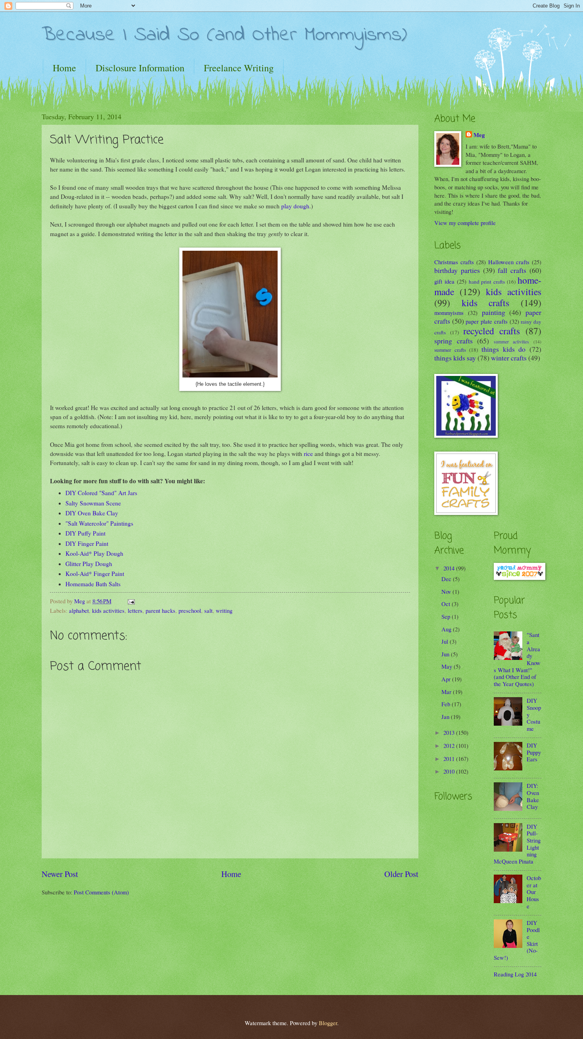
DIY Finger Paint (86, 543)
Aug (447, 629)
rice (308, 454)
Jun (446, 654)
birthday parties (457, 270)
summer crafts (450, 349)
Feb (446, 704)
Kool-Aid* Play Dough (94, 553)
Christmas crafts (454, 262)
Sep (446, 616)
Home (64, 67)
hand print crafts (487, 281)
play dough (295, 206)
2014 (449, 568)
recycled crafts (491, 330)
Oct (446, 604)
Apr (446, 679)
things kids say (455, 357)
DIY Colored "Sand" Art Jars (101, 493)
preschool (189, 610)
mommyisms (449, 312)
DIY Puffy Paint (85, 533)
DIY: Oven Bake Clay (533, 796)
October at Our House (534, 892)
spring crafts (453, 340)
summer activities (511, 342)
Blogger (328, 1023)
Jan (446, 717)
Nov (447, 591)
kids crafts (486, 302)
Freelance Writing (239, 67)
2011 (449, 759)
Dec (447, 579)
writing (224, 610)
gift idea (444, 281)
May (447, 666)
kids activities (108, 610)
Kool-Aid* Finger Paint (94, 574)
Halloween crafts (508, 262)
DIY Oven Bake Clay (91, 513)
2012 (449, 745)
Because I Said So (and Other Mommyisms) (224, 35)
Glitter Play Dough (88, 564)
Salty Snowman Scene (93, 503)
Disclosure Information (140, 67)
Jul (445, 641)
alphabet (79, 610)
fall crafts (512, 270)
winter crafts (509, 357)
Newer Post (60, 873)
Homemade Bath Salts (93, 584)
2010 (449, 771)
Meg (479, 135)
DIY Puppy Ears (534, 752)
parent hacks (160, 610)
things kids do (503, 349)
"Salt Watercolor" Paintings (99, 523)
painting (493, 312)
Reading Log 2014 (515, 974)
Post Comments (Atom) (101, 892)
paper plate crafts (486, 321)
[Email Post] (130, 601)
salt (208, 610)
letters (135, 610)
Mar (447, 692)
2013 (449, 732)
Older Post (401, 873)
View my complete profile (465, 223)
